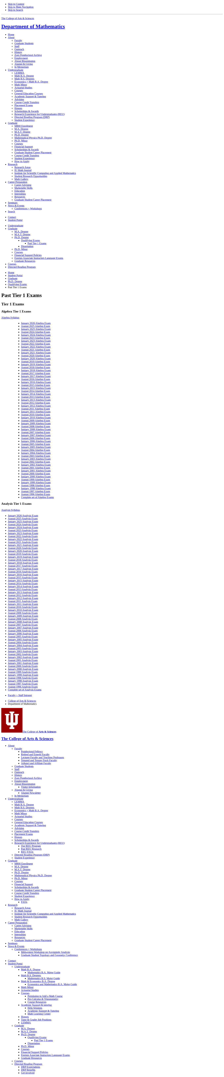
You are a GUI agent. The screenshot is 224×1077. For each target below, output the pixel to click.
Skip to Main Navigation (20, 7)
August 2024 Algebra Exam (35, 332)
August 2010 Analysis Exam (23, 607)
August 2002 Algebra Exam (35, 461)
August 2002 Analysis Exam (23, 654)
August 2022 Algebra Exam (35, 343)
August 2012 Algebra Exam (35, 402)
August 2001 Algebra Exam (35, 467)
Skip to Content (16, 4)
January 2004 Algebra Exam (36, 453)
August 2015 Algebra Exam (35, 385)
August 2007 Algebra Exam (35, 432)
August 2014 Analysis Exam (23, 583)
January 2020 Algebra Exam (36, 358)
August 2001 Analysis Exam (23, 660)
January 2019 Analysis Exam (23, 557)
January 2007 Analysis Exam (23, 627)
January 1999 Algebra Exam (36, 482)
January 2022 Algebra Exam (36, 346)
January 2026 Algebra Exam (36, 323)
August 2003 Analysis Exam (23, 648)
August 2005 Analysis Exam (23, 636)
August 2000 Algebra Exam (35, 473)
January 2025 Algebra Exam (36, 329)
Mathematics (33, 26)
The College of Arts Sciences (17, 18)
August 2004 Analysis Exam (23, 642)
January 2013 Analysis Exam (23, 592)
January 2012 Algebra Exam (36, 405)
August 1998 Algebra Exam (35, 485)
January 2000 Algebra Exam (36, 476)
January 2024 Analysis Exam (23, 527)
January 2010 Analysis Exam (23, 610)
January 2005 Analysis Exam (23, 639)
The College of (39, 731)
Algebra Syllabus (10, 317)
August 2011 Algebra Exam (35, 408)
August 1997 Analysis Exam (23, 683)
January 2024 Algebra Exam (36, 335)
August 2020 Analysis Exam (23, 548)
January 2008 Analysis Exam (23, 621)
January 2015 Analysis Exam (23, 580)
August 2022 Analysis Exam (23, 536)
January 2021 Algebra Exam (36, 352)
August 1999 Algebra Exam (35, 479)
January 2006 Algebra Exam (36, 441)
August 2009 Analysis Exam (23, 613)
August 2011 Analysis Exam (22, 601)
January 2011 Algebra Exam (35, 411)
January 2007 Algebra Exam (36, 435)
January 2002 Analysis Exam (23, 657)
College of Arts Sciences (22, 700)
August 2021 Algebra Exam (35, 349)
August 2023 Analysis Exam (23, 530)
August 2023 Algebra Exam (35, 338)
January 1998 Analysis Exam (23, 680)
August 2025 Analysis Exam (23, 518)
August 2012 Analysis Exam (23, 595)
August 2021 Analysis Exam (23, 542)
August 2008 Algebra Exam (35, 426)
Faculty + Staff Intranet (20, 695)
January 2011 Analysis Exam (23, 604)
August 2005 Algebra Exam (35, 444)
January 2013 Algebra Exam (36, 400)
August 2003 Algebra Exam (35, 456)
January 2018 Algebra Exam (36, 370)
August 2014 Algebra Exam (35, 391)
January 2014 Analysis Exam (23, 586)
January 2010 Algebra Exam (36, 417)
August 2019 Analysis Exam (23, 554)
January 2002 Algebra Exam (36, 464)
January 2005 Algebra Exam (36, 447)
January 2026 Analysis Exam (23, 515)
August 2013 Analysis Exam (23, 589)
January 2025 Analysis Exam (23, 521)
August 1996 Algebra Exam (35, 494)
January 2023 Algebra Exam (36, 340)
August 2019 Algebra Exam (35, 361)
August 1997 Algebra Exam (35, 491)
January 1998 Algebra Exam (36, 488)
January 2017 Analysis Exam (23, 568)
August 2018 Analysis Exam (23, 559)
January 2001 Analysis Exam (23, 663)
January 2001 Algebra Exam (36, 470)
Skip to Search (15, 10)
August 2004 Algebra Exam (35, 450)
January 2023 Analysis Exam (23, 533)
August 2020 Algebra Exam (35, 355)
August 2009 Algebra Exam (35, 420)
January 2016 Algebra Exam (36, 382)
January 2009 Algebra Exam (36, 423)
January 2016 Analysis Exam (23, 574)
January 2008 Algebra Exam (36, 429)
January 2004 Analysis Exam (23, 645)
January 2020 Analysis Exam (23, 551)
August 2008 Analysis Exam (23, 619)
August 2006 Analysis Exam (23, 630)
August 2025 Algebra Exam (35, 326)
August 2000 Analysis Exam (23, 666)
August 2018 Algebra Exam (35, 367)
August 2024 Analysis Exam (23, 524)
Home (11, 34)
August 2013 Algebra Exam (35, 397)
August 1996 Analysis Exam (23, 686)
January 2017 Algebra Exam (36, 376)
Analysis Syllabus (10, 510)
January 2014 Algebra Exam (36, 394)
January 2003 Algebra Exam (36, 459)
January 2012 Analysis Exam (23, 598)
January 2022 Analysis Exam (23, 539)
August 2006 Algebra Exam (35, 438)
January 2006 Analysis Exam (23, 633)
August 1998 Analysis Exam (23, 678)
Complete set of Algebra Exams (37, 497)
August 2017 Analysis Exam (23, 565)
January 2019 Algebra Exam (36, 364)
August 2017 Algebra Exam (35, 373)
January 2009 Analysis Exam (23, 616)
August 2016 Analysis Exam (23, 571)
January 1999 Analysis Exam (23, 675)
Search (11, 211)
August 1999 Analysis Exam (23, 672)
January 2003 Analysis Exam (23, 651)
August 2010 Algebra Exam (35, 414)
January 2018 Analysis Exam (23, 562)
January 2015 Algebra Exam (36, 388)
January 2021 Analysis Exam (23, 545)
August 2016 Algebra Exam (35, 379)
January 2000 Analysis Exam (23, 669)
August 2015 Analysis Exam (23, 577)
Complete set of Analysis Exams (24, 689)
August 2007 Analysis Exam (23, 624)
